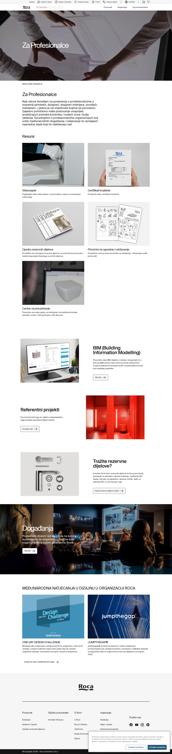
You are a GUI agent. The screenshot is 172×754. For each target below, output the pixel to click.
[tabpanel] (86, 46)
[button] (37, 7)
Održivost (78, 729)
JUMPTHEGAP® (98, 642)
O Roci (78, 712)
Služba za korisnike (58, 712)
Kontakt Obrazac (55, 720)
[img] (53, 165)
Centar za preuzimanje (36, 308)
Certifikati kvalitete (99, 190)
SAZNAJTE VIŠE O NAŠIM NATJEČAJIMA (39, 662)
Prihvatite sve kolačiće (157, 747)
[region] (129, 741)
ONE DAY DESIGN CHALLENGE (41, 642)
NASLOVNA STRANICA (32, 84)
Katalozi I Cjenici (29, 724)
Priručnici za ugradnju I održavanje (108, 249)
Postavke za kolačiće (136, 747)
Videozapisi (29, 190)
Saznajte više (27, 429)
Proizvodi (108, 7)
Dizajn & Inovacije (82, 734)
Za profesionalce (140, 7)
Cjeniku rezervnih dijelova (37, 249)
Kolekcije (26, 720)
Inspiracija (122, 7)
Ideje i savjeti (106, 724)
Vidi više (98, 377)
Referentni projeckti (109, 729)
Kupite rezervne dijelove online (107, 491)
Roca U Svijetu (80, 724)
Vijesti (77, 738)
